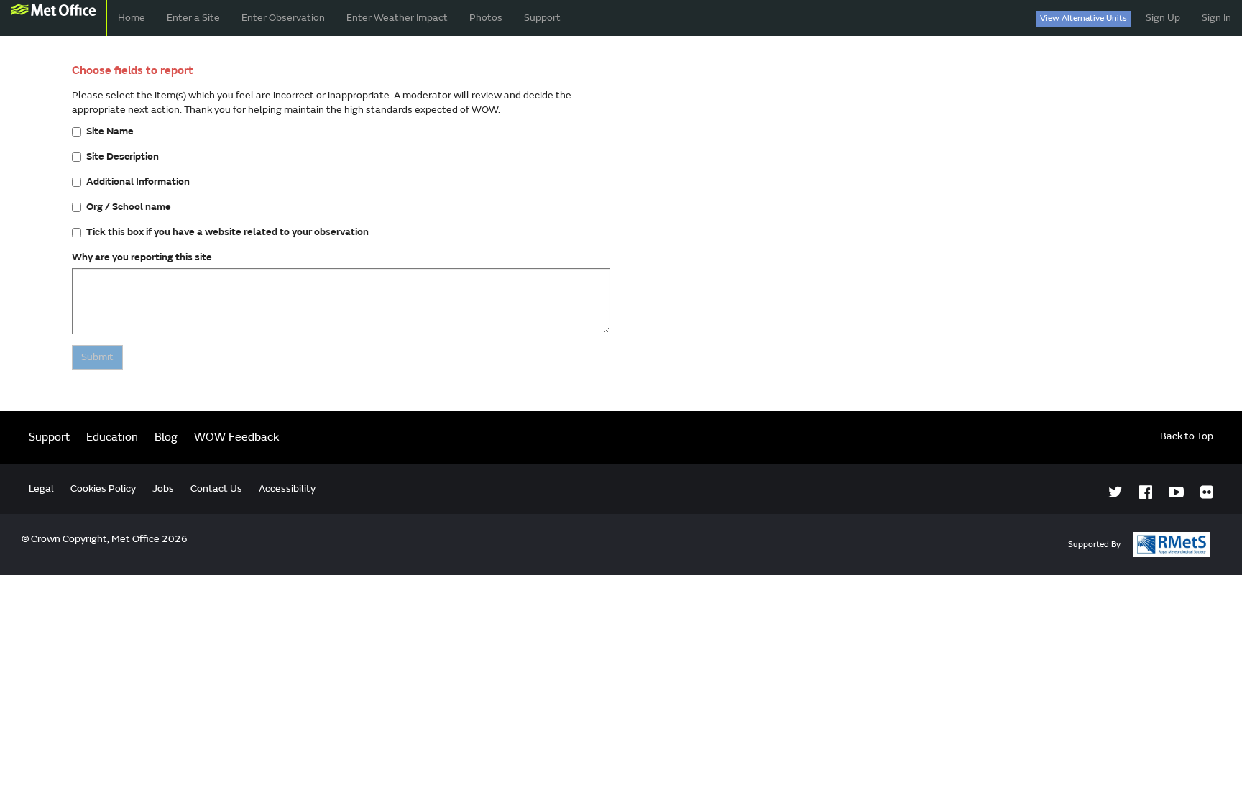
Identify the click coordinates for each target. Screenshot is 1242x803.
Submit (97, 357)
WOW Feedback (237, 437)
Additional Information (138, 181)
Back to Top (1186, 436)
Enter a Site (193, 18)
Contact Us (216, 488)
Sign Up (1163, 18)
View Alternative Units (1083, 18)
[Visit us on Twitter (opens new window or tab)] (1115, 492)
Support (542, 18)
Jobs (163, 488)
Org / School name (128, 207)
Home (131, 18)
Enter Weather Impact (397, 18)
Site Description (122, 156)
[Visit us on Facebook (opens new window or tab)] (1145, 492)
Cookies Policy (103, 488)
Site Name (110, 131)
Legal (41, 488)
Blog (166, 437)
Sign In (1216, 18)
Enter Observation (283, 18)
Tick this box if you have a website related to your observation (227, 232)
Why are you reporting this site (142, 257)
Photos (485, 18)
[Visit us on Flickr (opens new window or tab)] (1206, 492)
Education (112, 437)
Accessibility (287, 488)
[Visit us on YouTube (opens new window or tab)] (1176, 492)
